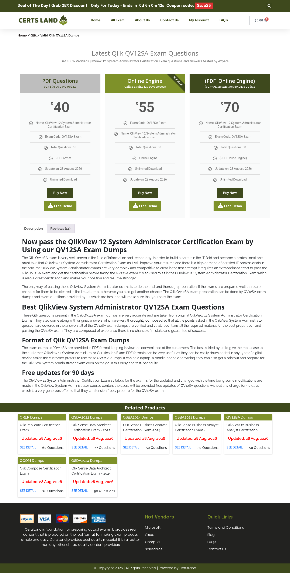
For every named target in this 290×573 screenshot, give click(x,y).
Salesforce (154, 549)
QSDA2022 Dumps (86, 417)
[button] (269, 6)
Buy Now (60, 193)
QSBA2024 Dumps (138, 417)
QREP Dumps (31, 417)
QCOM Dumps (32, 460)
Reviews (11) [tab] (60, 229)
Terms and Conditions (225, 527)
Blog (211, 534)
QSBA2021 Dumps (190, 417)
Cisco (149, 534)
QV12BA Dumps (239, 417)
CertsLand (187, 568)
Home (95, 20)
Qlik (34, 35)
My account (199, 20)
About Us (142, 20)
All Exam (117, 20)
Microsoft (152, 527)
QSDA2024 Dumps (86, 460)
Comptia (152, 541)
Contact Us (169, 20)
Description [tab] (33, 229)
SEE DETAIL (28, 447)
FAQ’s (224, 20)
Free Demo (63, 206)
